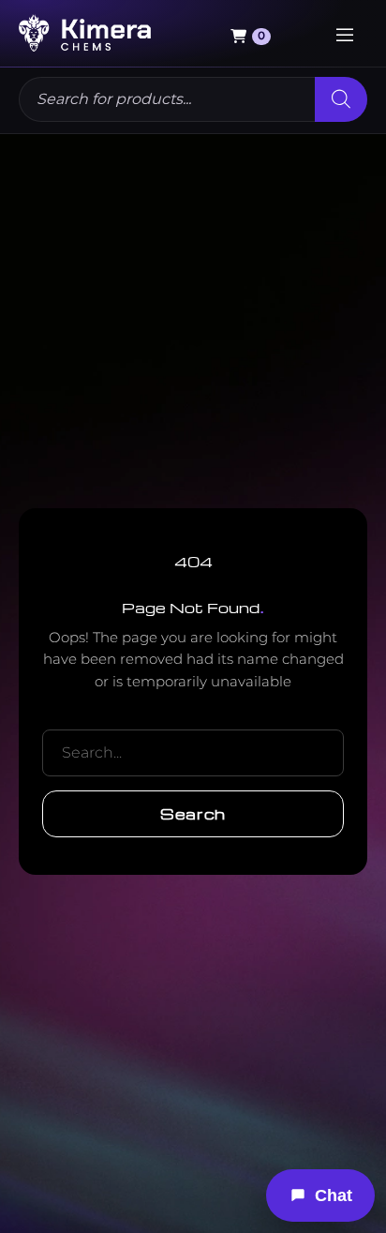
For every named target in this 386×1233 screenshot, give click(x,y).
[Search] (341, 99)
